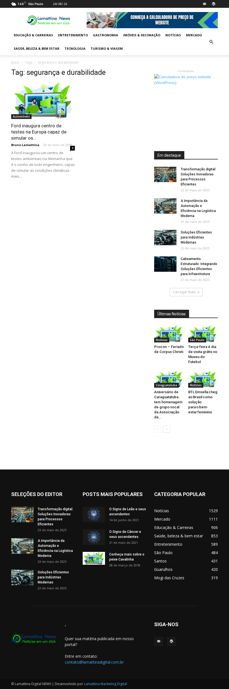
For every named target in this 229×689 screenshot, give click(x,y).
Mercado (194, 35)
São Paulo (197, 340)
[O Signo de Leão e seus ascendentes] (94, 514)
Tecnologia (75, 48)
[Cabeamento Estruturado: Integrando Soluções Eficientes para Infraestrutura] (165, 264)
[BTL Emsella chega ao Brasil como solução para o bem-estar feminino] (203, 379)
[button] (211, 42)
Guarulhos (163, 569)
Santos (160, 561)
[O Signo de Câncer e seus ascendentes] (94, 537)
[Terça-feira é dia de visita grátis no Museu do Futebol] (203, 333)
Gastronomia (105, 35)
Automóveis (21, 116)
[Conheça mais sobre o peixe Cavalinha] (94, 558)
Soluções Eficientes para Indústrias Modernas (196, 237)
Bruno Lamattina (25, 145)
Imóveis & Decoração (141, 35)
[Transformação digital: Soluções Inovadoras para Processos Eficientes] (165, 174)
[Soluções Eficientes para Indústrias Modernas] (165, 237)
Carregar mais (184, 292)
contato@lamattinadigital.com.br (94, 662)
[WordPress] (213, 4)
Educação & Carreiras (33, 35)
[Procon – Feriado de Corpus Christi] (169, 333)
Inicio (15, 62)
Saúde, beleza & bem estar (36, 48)
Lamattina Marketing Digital (105, 683)
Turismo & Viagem (106, 48)
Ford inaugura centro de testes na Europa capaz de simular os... (38, 132)
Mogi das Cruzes (169, 577)
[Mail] (204, 4)
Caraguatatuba (166, 385)
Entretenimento (73, 35)
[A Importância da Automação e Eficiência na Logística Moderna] (165, 206)
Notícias (173, 35)
